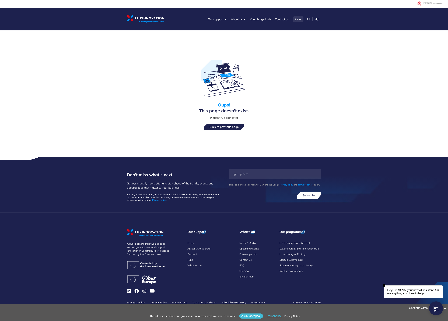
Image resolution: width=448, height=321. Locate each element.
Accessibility (258, 302)
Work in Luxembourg (291, 271)
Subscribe (309, 195)
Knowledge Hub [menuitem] (260, 19)
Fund (190, 259)
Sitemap (244, 271)
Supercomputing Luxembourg (296, 265)
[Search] (308, 19)
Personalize (274, 316)
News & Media (247, 243)
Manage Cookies (136, 302)
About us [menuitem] (237, 19)
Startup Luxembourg (291, 259)
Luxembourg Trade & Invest (294, 243)
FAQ (241, 265)
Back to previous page (224, 127)
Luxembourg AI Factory (292, 254)
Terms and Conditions (204, 302)
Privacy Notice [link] (292, 316)
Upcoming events (249, 248)
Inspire (191, 243)
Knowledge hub (248, 254)
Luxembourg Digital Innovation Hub (299, 248)
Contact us (245, 259)
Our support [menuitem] (215, 19)
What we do (194, 265)
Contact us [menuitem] (282, 19)
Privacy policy (286, 184)
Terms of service (306, 184)
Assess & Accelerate (199, 248)
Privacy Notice (159, 200)
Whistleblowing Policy (234, 302)
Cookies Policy (158, 302)
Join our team (246, 276)
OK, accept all (252, 316)
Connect (192, 254)
